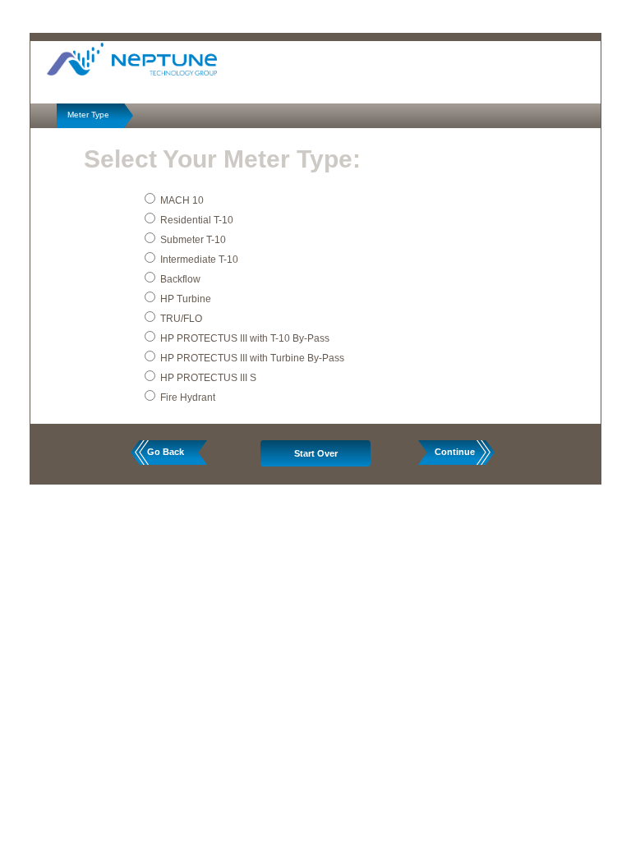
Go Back (165, 452)
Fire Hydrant (187, 397)
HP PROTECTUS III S (208, 378)
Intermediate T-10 (199, 259)
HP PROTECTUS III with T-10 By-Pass (244, 338)
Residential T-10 (196, 220)
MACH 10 (182, 200)
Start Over (316, 453)
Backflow (180, 279)
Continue (455, 452)
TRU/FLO (181, 318)
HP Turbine (185, 299)
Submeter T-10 (193, 240)
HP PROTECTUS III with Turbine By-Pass (252, 358)
